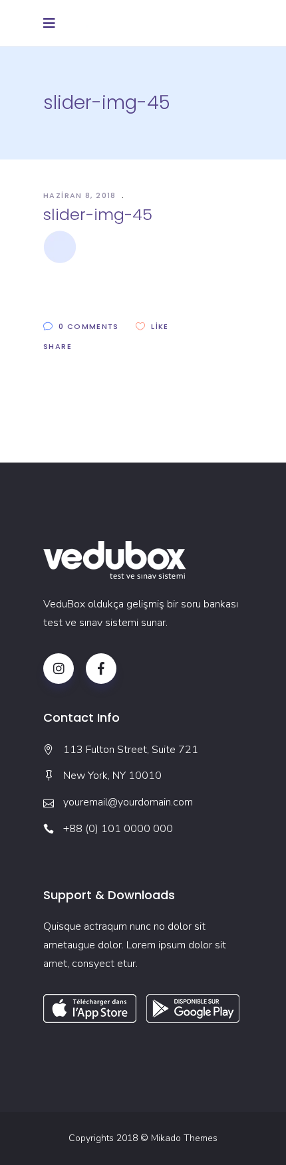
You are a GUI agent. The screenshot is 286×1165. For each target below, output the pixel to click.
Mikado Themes (184, 1138)
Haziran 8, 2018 (81, 195)
